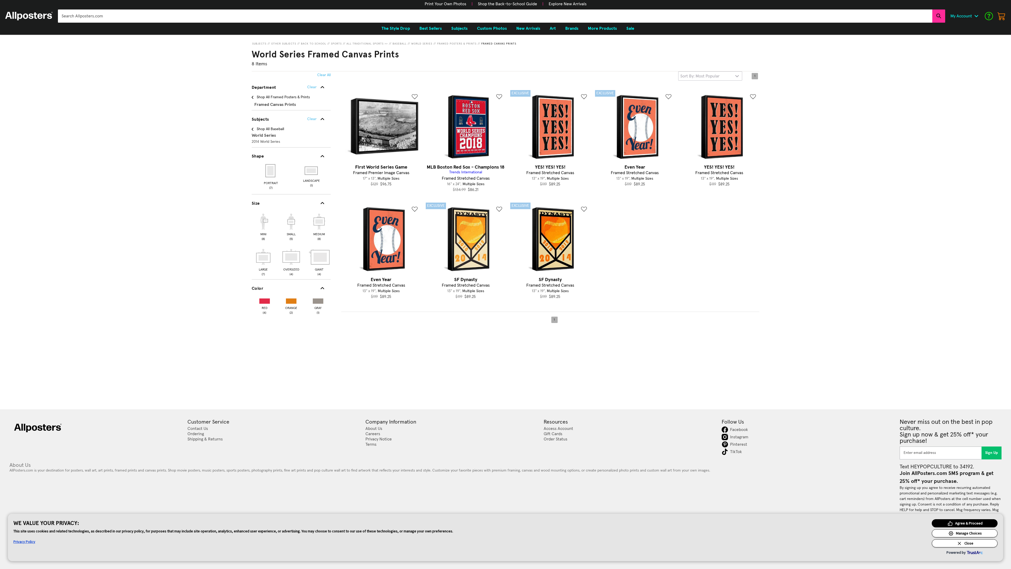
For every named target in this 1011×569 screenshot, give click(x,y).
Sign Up (991, 453)
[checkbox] (263, 226)
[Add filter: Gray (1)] (318, 300)
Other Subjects (283, 43)
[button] (445, 4)
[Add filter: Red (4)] (264, 300)
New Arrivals (528, 28)
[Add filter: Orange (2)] (291, 300)
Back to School (313, 43)
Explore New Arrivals (568, 4)
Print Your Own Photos (445, 4)
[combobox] (495, 16)
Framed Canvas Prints (498, 43)
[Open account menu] (976, 16)
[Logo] (29, 16)
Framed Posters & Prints (457, 43)
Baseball (400, 43)
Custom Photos (492, 28)
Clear (311, 119)
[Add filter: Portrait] (270, 170)
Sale (630, 28)
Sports (336, 43)
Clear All (324, 75)
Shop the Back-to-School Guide (507, 4)
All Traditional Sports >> (367, 43)
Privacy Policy (24, 541)
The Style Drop (395, 28)
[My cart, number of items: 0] (1001, 16)
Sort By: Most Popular (700, 76)
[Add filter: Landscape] (312, 170)
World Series (421, 43)
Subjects (259, 43)
